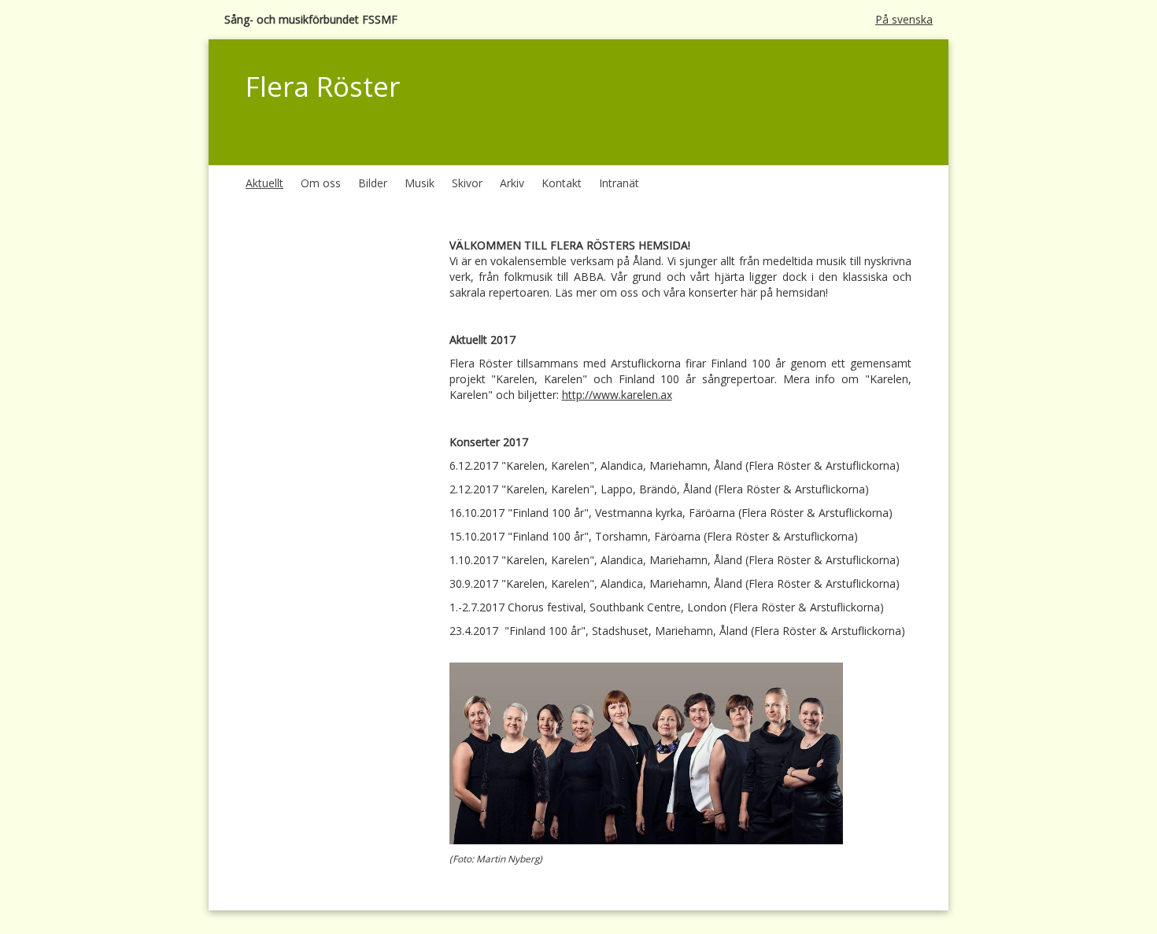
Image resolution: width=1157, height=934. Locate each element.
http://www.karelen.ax (617, 394)
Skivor (467, 182)
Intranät (619, 182)
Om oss (321, 182)
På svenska (904, 19)
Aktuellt (264, 182)
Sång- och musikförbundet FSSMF (310, 19)
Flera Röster (323, 86)
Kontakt (562, 182)
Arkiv (512, 182)
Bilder (372, 182)
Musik (419, 182)
